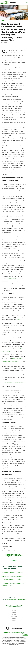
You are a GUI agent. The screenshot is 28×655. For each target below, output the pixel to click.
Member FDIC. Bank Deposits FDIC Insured (14, 632)
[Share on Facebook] (12, 555)
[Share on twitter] (8, 555)
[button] (2, 3)
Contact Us (21, 599)
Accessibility (14, 616)
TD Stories (12, 2)
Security (14, 614)
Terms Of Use (14, 620)
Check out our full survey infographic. (12, 382)
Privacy (14, 612)
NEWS (3, 20)
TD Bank (14, 610)
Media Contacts (12, 599)
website (18, 319)
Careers (14, 618)
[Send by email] (19, 555)
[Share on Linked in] (16, 555)
